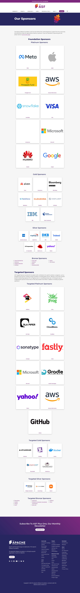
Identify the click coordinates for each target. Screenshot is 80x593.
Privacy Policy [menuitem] (65, 569)
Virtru (51, 502)
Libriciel (34, 262)
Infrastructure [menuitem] (55, 565)
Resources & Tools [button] (46, 11)
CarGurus (16, 262)
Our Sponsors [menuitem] (65, 550)
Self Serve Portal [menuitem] (55, 564)
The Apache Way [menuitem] (45, 565)
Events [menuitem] (42, 557)
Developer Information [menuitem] (54, 556)
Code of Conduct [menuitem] (45, 549)
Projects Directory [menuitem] (56, 546)
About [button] (54, 11)
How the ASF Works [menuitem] (45, 563)
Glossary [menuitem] (43, 570)
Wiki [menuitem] (53, 558)
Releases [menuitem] (64, 544)
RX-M (33, 263)
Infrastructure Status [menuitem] (55, 568)
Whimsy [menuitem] (53, 574)
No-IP (15, 505)
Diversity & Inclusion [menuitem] (64, 563)
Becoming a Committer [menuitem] (44, 546)
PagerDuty (34, 500)
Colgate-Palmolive (18, 263)
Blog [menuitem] (42, 561)
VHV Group (52, 262)
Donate (12, 557)
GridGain (16, 265)
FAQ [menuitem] (42, 572)
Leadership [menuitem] (64, 558)
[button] (67, 11)
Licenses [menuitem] (43, 568)
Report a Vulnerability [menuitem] (54, 550)
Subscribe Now (40, 529)
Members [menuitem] (64, 560)
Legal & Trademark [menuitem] (45, 567)
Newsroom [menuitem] (64, 565)
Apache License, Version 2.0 (40, 584)
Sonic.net (34, 505)
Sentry (51, 260)
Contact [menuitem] (63, 567)
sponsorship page (26, 34)
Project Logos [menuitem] (55, 577)
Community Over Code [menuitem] (45, 555)
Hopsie (16, 503)
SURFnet (51, 500)
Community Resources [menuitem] (44, 551)
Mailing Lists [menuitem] (54, 548)
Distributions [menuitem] (65, 542)
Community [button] (14, 11)
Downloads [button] (30, 11)
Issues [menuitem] (53, 560)
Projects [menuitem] (53, 542)
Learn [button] (37, 11)
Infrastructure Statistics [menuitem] (55, 571)
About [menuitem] (63, 548)
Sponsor (62, 11)
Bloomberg (17, 500)
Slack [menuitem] (53, 562)
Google (16, 502)
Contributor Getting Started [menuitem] (45, 543)
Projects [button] (22, 11)
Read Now (46, 1)
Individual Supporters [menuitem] (64, 556)
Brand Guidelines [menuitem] (56, 575)
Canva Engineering (18, 260)
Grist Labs (34, 260)
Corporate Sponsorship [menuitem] (65, 553)
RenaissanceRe (35, 265)
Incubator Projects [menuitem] (56, 544)
